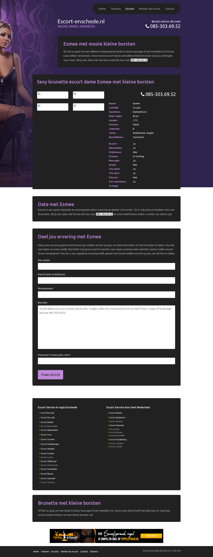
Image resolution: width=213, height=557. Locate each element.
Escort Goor (46, 435)
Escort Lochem (47, 453)
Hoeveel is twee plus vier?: (54, 354)
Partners (94, 551)
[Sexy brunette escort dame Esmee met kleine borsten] (52, 95)
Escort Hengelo (48, 449)
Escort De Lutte (48, 417)
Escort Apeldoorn (118, 417)
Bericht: (43, 302)
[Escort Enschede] (81, 23)
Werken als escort (149, 8)
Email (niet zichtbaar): (51, 274)
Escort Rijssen (47, 474)
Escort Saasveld (48, 478)
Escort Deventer (117, 425)
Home (102, 8)
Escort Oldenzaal (48, 461)
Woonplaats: (45, 288)
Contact (169, 8)
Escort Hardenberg (118, 439)
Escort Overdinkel (49, 469)
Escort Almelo (116, 413)
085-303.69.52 (165, 26)
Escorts (130, 8)
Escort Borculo (47, 413)
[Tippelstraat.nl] (106, 536)
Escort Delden (47, 422)
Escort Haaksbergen (50, 444)
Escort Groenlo (48, 439)
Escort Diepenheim (49, 430)
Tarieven (116, 8)
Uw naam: (44, 260)
